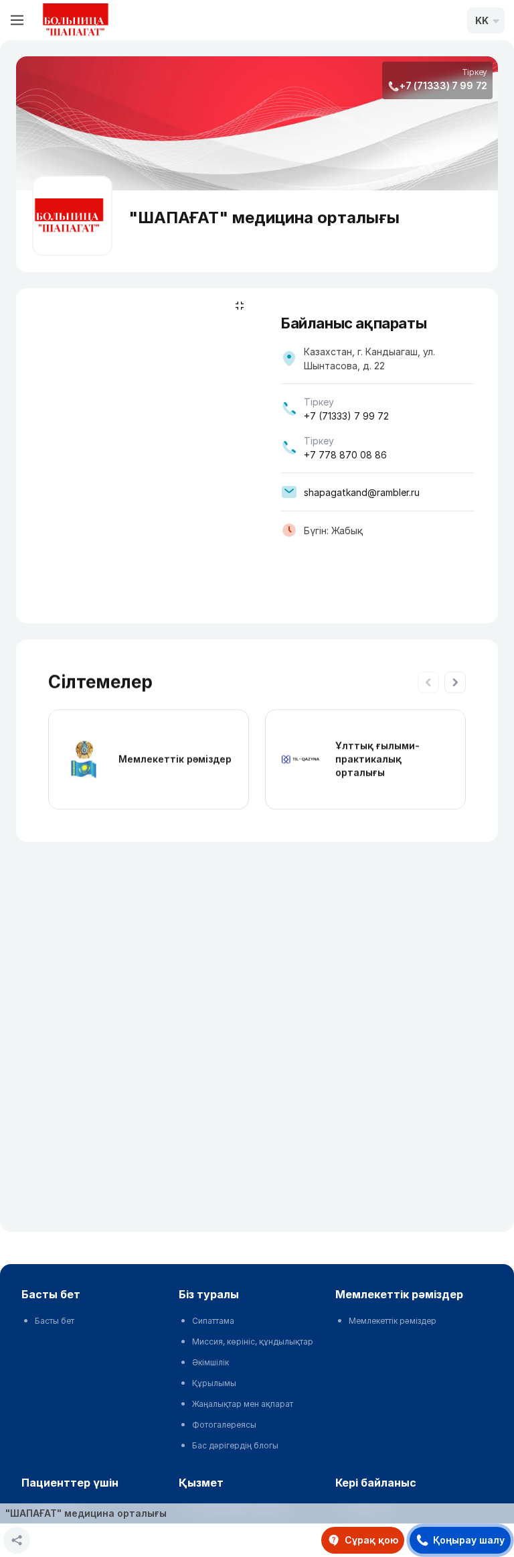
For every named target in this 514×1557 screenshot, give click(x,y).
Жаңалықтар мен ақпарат (242, 1404)
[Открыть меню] (17, 20)
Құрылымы (214, 1383)
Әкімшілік (210, 1362)
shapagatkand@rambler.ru (362, 492)
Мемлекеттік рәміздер (175, 759)
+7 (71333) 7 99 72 (443, 85)
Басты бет (54, 1321)
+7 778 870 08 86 (345, 454)
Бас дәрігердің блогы (235, 1445)
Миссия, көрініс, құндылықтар (252, 1341)
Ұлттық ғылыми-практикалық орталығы (377, 759)
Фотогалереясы (224, 1425)
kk (482, 20)
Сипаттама (213, 1321)
